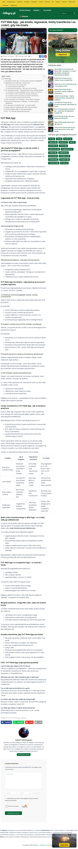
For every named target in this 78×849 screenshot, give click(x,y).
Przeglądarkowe (11, 2)
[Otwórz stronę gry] (64, 840)
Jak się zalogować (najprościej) (16, 86)
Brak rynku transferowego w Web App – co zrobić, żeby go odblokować (22, 102)
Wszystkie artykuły (23, 754)
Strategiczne (13, 5)
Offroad (41, 2)
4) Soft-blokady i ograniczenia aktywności (19, 97)
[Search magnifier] (74, 13)
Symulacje (26, 2)
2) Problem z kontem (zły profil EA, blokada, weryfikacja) (22, 94)
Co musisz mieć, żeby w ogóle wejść (17, 85)
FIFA (7, 718)
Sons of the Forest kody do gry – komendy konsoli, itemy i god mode (65, 129)
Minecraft (64, 2)
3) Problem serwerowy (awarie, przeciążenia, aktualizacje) (23, 95)
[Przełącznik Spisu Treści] (43, 76)
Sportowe (47, 2)
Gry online (47, 10)
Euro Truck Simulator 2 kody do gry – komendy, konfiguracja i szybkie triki (64, 111)
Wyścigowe (34, 2)
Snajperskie (5, 5)
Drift (53, 2)
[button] (6, 722)
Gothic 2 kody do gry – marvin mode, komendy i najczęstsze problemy (64, 98)
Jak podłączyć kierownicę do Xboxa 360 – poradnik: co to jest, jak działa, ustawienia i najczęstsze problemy (65, 72)
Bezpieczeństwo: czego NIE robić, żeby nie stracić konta (21, 107)
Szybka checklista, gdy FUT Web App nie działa (18, 109)
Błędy (3, 718)
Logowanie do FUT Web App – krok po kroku (17, 83)
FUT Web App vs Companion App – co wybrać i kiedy (20, 105)
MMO (4, 2)
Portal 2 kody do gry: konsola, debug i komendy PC (64, 117)
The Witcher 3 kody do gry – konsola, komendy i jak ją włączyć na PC (65, 104)
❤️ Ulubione (23, 16)
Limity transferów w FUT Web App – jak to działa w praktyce (23, 99)
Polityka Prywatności (46, 845)
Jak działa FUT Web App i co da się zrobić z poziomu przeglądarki (23, 81)
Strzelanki (19, 2)
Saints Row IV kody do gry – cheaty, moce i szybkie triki (63, 79)
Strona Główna (24, 10)
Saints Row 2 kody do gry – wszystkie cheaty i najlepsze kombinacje (64, 91)
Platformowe (72, 2)
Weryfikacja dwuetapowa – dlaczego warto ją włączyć (22, 88)
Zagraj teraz (64, 845)
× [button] (75, 834)
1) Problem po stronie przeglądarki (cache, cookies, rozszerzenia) (25, 92)
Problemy (23, 718)
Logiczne (58, 2)
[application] (40, 10)
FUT (31, 56)
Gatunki (36, 10)
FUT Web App (6, 79)
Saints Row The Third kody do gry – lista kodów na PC (65, 85)
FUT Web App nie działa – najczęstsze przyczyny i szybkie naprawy (24, 90)
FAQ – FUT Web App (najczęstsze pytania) (17, 111)
